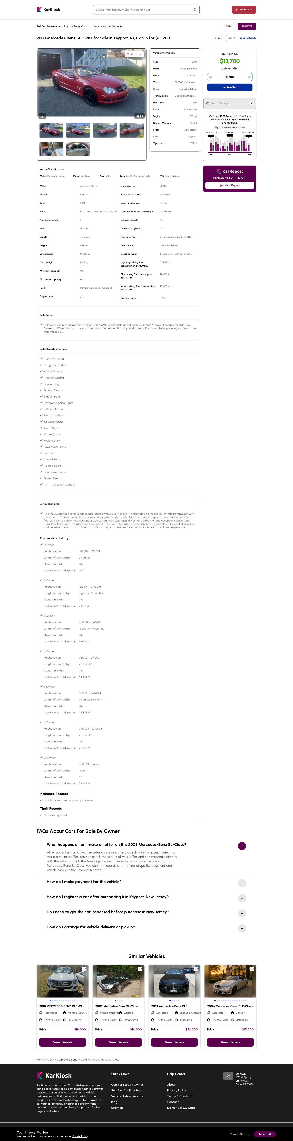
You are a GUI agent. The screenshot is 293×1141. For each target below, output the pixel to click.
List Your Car (246, 9)
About (171, 1084)
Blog (114, 1102)
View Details (62, 1042)
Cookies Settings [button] (240, 1134)
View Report (232, 185)
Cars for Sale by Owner (127, 1084)
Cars (51, 1059)
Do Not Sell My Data (181, 1108)
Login (227, 26)
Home (40, 1059)
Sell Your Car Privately (126, 1090)
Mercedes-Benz (67, 1059)
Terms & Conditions (180, 1096)
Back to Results (248, 38)
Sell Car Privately (47, 26)
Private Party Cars (76, 26)
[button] (50, 1000)
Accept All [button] (264, 1134)
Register (247, 26)
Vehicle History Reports (107, 26)
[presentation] (41, 89)
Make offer (230, 87)
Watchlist (136, 54)
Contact (173, 1102)
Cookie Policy (80, 1136)
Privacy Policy (176, 1090)
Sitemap (117, 1108)
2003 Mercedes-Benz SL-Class (100, 1059)
